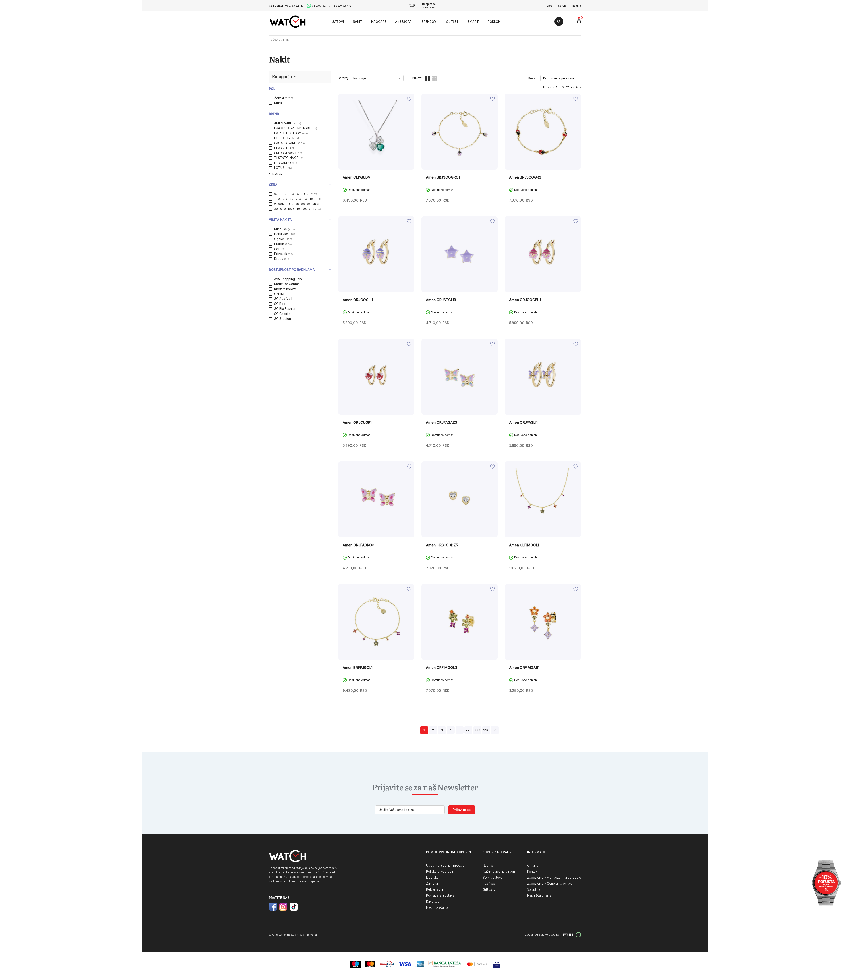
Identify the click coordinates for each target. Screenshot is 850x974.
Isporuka (432, 877)
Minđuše (280, 229)
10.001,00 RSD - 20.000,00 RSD (295, 198)
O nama (532, 865)
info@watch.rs (342, 5)
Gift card (489, 889)
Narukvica (281, 234)
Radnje (576, 5)
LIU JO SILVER (284, 138)
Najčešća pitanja (539, 895)
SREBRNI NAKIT (285, 153)
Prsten (279, 244)
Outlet (452, 21)
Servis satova (493, 877)
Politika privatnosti (439, 871)
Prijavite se (462, 810)
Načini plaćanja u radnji (499, 871)
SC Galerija (282, 314)
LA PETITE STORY (287, 133)
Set (277, 249)
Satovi (338, 21)
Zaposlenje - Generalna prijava (550, 883)
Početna (274, 39)
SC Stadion (282, 318)
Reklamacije (434, 889)
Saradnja (533, 889)
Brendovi (429, 21)
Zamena (432, 883)
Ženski (279, 98)
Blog (549, 5)
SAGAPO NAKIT (285, 143)
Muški (278, 103)
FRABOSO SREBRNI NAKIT (293, 128)
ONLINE (279, 294)
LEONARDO (282, 163)
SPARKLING (282, 148)
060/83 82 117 (294, 5)
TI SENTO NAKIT (286, 158)
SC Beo (279, 304)
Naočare (378, 21)
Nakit (357, 21)
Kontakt (532, 871)
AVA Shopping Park (288, 279)
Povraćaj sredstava (440, 895)
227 (477, 730)
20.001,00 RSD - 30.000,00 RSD (295, 204)
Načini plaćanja (437, 907)
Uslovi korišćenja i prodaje (445, 865)
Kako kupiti (434, 901)
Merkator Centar (286, 284)
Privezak (280, 254)
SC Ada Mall (283, 298)
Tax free (489, 883)
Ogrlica (279, 239)
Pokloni (494, 21)
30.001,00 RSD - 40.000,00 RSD (295, 208)
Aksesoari (404, 21)
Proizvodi (323, 22)
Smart (473, 21)
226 (468, 730)
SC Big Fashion (285, 308)
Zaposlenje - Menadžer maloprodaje (554, 877)
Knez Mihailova (285, 289)
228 (486, 730)
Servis (562, 5)
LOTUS (279, 167)
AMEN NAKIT (283, 123)
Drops (278, 258)
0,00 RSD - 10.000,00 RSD (291, 194)
